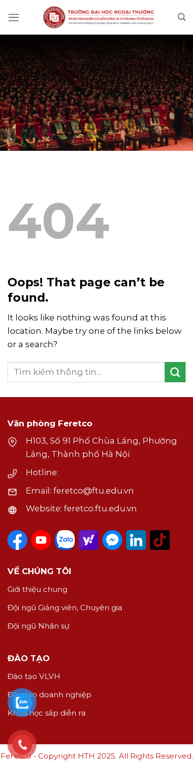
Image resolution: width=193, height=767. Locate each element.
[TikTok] (160, 540)
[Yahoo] (88, 540)
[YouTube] (41, 540)
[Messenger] (112, 540)
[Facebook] (17, 540)
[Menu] (13, 17)
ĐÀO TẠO (28, 658)
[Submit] (175, 372)
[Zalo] (65, 540)
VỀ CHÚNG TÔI (39, 571)
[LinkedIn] (136, 540)
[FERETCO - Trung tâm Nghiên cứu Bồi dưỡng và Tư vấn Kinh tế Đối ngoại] (99, 17)
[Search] (182, 17)
